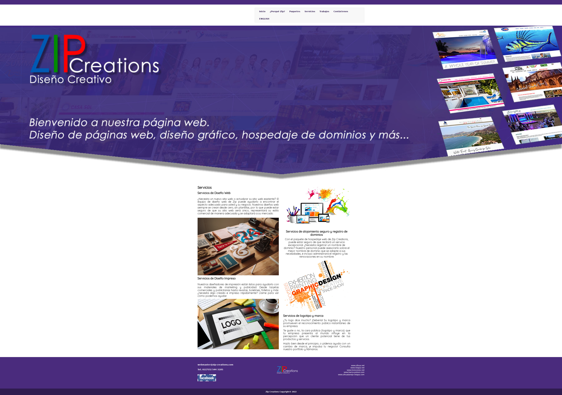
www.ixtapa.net (357, 367)
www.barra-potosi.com (354, 372)
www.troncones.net (355, 370)
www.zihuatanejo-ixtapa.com (351, 374)
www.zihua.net (357, 365)
